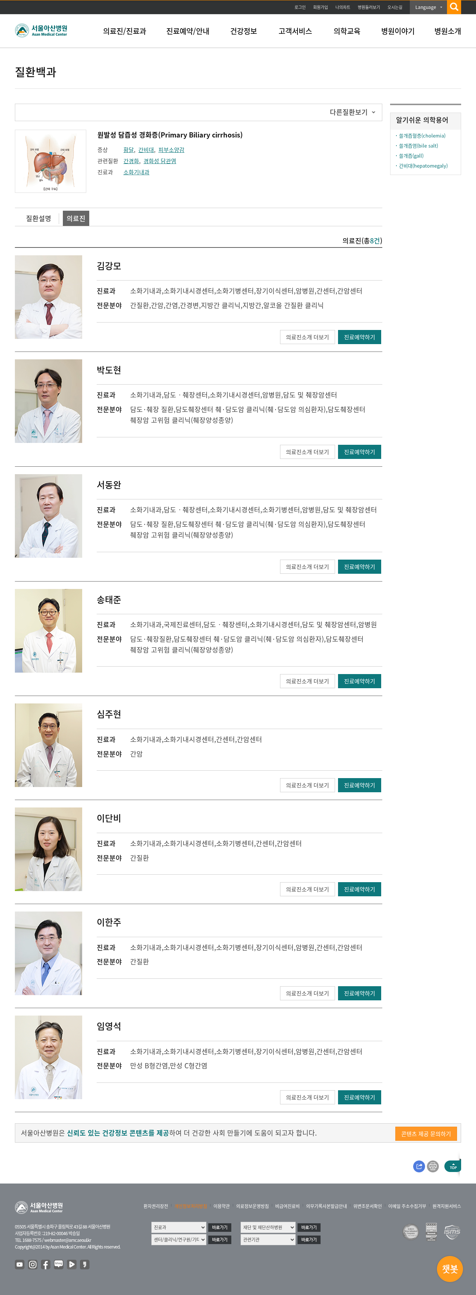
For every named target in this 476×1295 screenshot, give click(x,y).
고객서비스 (295, 31)
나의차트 (342, 7)
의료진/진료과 (124, 31)
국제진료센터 (183, 624)
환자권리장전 (156, 1206)
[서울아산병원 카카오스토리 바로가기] (85, 1265)
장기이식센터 (275, 291)
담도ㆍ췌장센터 (186, 395)
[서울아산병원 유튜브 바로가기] (20, 1265)
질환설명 (38, 218)
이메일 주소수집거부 (407, 1206)
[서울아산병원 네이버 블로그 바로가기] (59, 1265)
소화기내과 (136, 172)
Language (425, 7)
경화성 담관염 (160, 161)
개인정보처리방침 (190, 1206)
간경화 (131, 161)
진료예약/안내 (187, 31)
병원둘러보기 (369, 7)
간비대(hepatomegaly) (423, 165)
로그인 (300, 7)
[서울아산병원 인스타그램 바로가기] (33, 1265)
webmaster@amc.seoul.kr (67, 1240)
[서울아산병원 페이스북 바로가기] (46, 1265)
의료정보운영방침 (252, 1206)
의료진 (76, 218)
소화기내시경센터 (189, 291)
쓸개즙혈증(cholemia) (422, 135)
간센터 (325, 291)
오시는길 (394, 7)
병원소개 (447, 31)
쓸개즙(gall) (411, 155)
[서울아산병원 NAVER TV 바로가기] (72, 1265)
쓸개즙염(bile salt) (418, 145)
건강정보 (243, 31)
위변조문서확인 (367, 1206)
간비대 (146, 150)
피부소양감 (171, 150)
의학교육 (347, 31)
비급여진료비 (287, 1206)
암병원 (305, 291)
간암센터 (350, 291)
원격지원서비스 (446, 1206)
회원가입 (320, 7)
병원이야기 (398, 31)
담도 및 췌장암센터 (310, 395)
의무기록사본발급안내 (326, 1206)
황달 (128, 150)
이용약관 (221, 1206)
